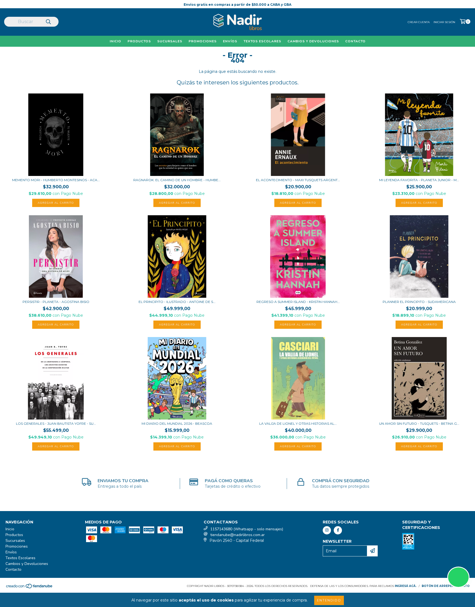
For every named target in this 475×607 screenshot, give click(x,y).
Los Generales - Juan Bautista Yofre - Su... (56, 423)
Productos (139, 41)
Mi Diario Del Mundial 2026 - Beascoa (177, 423)
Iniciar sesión (444, 22)
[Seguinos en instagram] (327, 530)
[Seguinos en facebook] (338, 530)
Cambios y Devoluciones (313, 41)
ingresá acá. (405, 586)
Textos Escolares (262, 41)
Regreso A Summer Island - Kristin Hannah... (298, 302)
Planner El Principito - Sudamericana (419, 302)
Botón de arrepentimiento (446, 586)
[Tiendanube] (29, 587)
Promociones (203, 41)
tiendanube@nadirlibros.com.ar (237, 534)
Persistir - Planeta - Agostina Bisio (56, 302)
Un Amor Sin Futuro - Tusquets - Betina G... (419, 423)
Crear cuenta (419, 22)
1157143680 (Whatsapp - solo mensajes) (246, 529)
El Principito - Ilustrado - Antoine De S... (177, 302)
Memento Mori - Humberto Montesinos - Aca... (56, 180)
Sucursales (169, 41)
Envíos (230, 41)
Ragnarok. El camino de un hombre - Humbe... (177, 180)
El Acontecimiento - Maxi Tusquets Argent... (298, 180)
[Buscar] (48, 22)
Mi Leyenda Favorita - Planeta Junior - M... (419, 180)
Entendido (329, 600)
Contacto (355, 41)
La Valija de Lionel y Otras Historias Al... (298, 423)
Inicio (115, 41)
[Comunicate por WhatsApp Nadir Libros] (458, 577)
